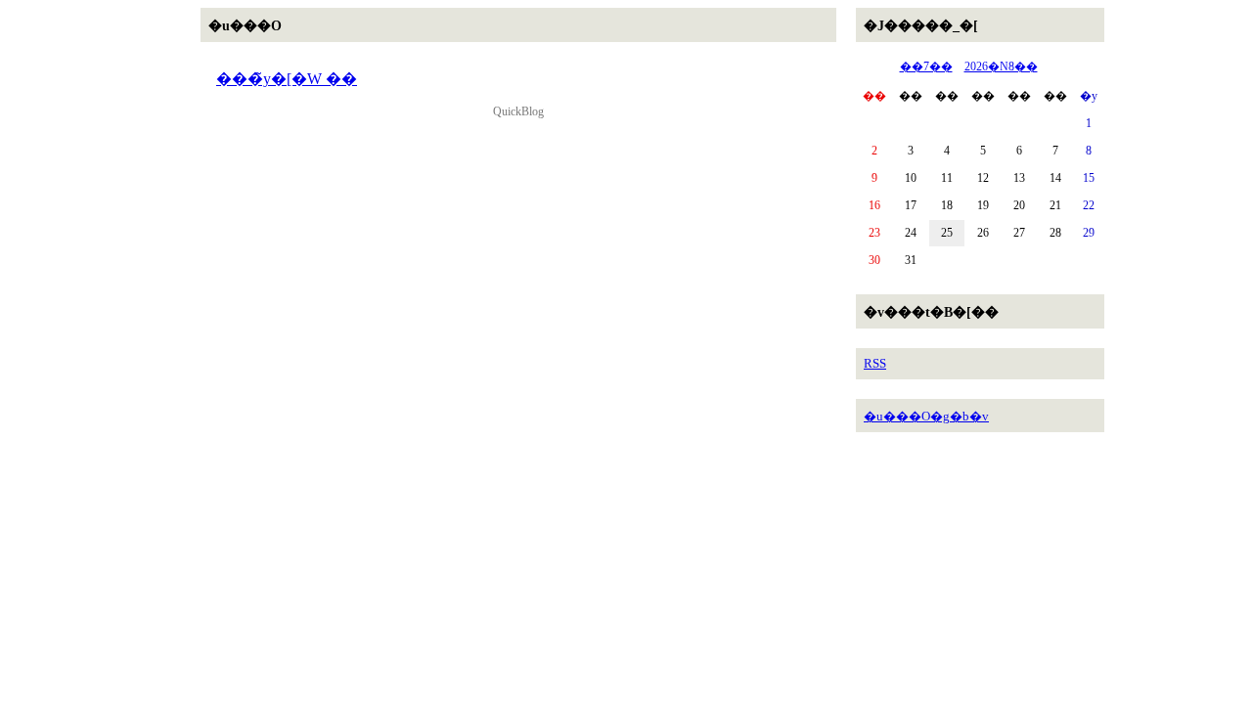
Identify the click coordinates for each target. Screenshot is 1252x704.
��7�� (926, 66)
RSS (875, 363)
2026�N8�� (1001, 66)
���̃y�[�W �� (286, 78)
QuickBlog (518, 111)
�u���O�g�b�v (926, 416)
